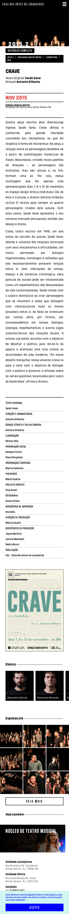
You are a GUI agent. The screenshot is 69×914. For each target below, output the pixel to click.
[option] (20, 688)
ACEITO (34, 907)
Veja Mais (34, 801)
